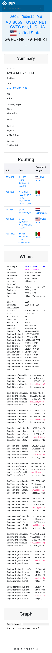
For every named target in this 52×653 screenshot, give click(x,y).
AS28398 (10, 192)
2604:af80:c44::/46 (26, 17)
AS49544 (10, 209)
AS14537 (10, 177)
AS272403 (10, 233)
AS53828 (10, 219)
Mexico (38, 195)
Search (40, 8)
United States (30, 32)
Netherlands (41, 213)
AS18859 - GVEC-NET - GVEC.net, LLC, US (26, 24)
